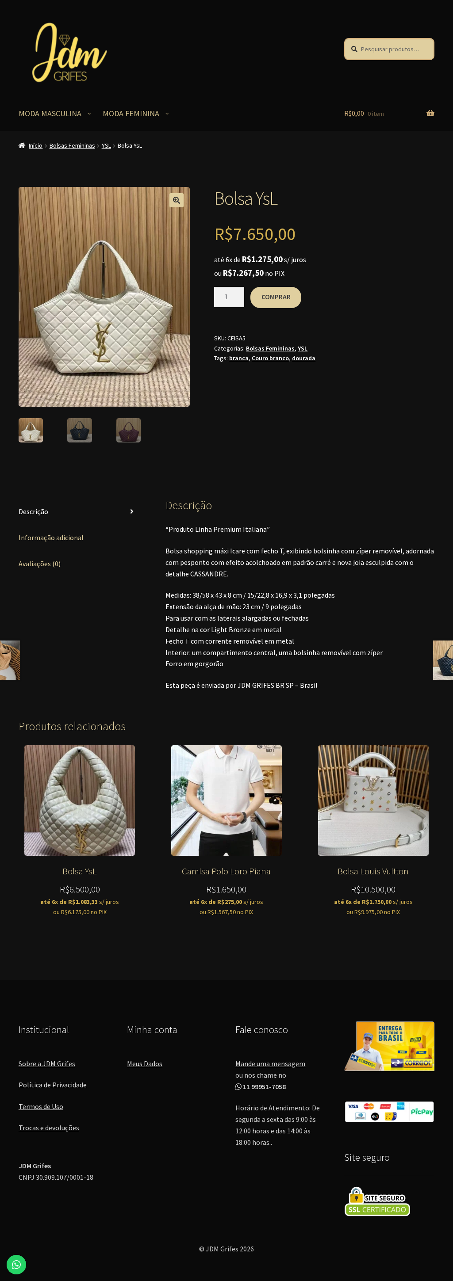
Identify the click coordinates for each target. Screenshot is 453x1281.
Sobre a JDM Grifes (47, 1063)
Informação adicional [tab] (51, 537)
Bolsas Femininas (72, 145)
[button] (176, 200)
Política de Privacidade (53, 1084)
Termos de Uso (41, 1106)
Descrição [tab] (33, 511)
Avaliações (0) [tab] (40, 563)
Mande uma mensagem (270, 1063)
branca (239, 358)
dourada (303, 358)
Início (35, 145)
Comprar (276, 296)
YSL (106, 145)
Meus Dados (144, 1063)
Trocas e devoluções (49, 1127)
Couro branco (270, 358)
